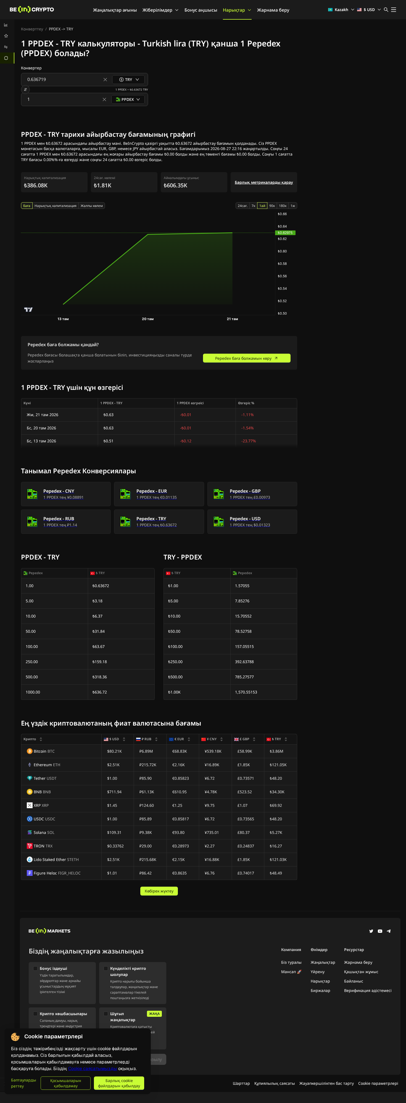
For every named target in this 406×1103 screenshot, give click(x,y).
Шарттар (241, 1083)
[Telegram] (389, 931)
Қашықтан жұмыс (361, 971)
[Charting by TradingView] (28, 309)
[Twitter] (371, 931)
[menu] (7, 41)
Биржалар (320, 990)
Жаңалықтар (323, 962)
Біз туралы (291, 962)
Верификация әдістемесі (368, 990)
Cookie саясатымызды (92, 1069)
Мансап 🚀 (291, 971)
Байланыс (353, 981)
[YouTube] (380, 931)
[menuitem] (7, 24)
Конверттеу (32, 28)
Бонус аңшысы (200, 10)
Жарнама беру (273, 10)
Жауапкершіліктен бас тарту (326, 1083)
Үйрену (318, 971)
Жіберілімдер (157, 10)
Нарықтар (234, 10)
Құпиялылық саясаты (274, 1083)
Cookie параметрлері (378, 1083)
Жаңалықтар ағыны (115, 10)
